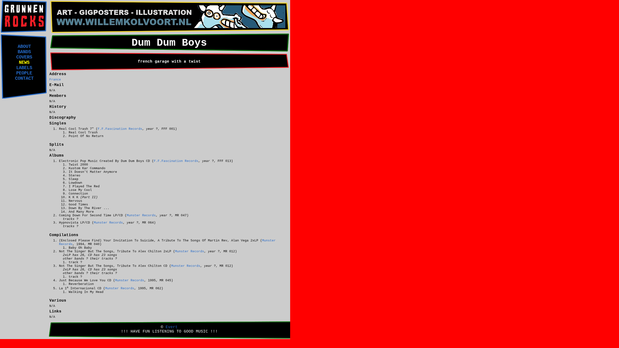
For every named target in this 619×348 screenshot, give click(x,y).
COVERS (24, 57)
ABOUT (24, 46)
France (55, 79)
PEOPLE (24, 73)
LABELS (24, 68)
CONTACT (24, 78)
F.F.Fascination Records (120, 129)
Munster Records (141, 215)
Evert (172, 327)
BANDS (24, 52)
